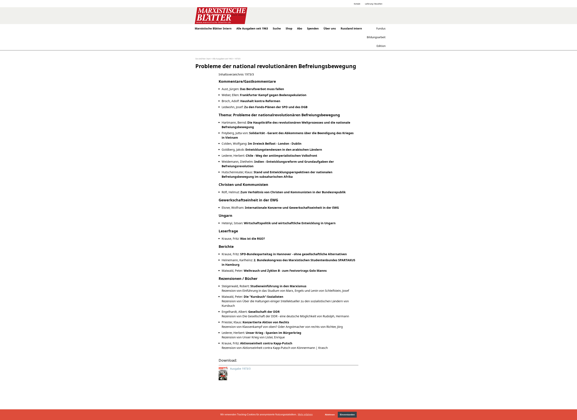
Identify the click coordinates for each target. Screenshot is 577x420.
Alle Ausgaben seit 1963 (222, 58)
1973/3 (237, 58)
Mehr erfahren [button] (305, 414)
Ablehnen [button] (330, 414)
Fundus (381, 28)
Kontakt (357, 4)
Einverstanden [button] (347, 414)
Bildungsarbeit (376, 37)
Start (208, 58)
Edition (381, 46)
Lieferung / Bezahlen (373, 4)
